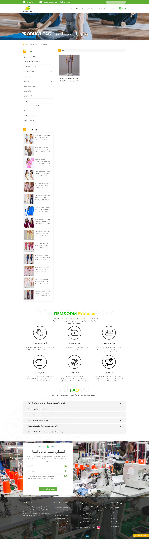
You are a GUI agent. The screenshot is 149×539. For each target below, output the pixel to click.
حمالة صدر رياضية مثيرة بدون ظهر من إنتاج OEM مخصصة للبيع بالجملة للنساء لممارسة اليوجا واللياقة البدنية (42, 209)
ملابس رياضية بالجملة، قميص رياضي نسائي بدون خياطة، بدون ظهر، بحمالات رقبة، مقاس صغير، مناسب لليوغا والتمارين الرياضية (42, 173)
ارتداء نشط (90, 8)
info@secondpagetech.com (50, 2)
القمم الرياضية (28, 96)
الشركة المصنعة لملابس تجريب (62, 521)
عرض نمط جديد (102, 8)
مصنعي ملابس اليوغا (59, 526)
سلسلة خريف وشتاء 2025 (31, 67)
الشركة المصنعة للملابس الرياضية (62, 507)
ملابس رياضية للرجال (29, 86)
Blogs (112, 513)
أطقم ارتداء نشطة (29, 71)
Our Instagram (67, 2)
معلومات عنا (80, 8)
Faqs (112, 516)
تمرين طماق (27, 81)
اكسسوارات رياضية (29, 120)
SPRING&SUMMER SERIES (32, 62)
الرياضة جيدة (27, 76)
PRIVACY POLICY (115, 526)
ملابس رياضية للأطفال (30, 111)
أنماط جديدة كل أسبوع (30, 57)
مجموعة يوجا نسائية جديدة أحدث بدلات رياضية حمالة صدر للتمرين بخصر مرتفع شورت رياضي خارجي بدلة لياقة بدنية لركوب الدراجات (42, 281)
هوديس (26, 101)
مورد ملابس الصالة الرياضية (61, 518)
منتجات (32, 44)
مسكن (70, 8)
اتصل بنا (113, 8)
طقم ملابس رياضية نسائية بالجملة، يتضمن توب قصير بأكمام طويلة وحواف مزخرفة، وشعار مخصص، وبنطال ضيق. (43, 149)
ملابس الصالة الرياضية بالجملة (61, 510)
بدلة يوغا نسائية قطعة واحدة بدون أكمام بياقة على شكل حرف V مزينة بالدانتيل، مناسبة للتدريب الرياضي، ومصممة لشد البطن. (42, 185)
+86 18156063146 (30, 2)
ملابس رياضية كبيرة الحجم (31, 116)
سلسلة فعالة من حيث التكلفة (32, 106)
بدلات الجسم (27, 91)
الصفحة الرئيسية (115, 507)
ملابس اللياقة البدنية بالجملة (61, 513)
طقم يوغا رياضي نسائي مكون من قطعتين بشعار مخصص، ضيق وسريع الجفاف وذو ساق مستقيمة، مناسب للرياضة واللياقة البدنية (42, 293)
